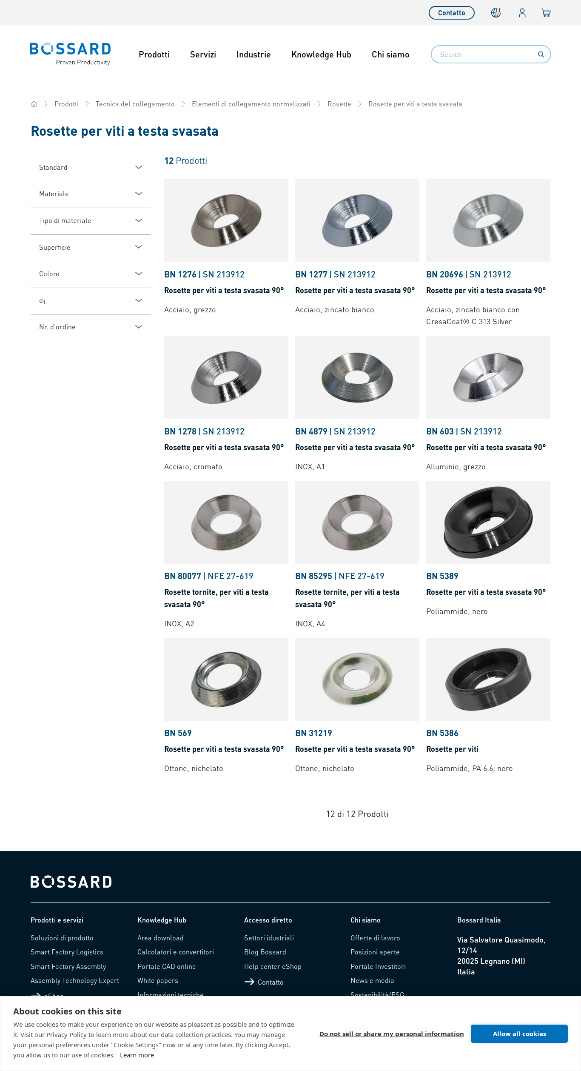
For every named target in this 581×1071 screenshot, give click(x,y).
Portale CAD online (166, 966)
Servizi (203, 54)
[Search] (541, 54)
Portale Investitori (378, 966)
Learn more (137, 1055)
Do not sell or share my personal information (391, 1033)
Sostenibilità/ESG (377, 994)
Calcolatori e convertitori (175, 951)
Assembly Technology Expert (75, 980)
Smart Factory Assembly (68, 966)
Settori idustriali (269, 937)
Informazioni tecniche (170, 994)
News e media (372, 980)
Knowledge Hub (321, 54)
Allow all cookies (519, 1033)
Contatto (451, 12)
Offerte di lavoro (375, 937)
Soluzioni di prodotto (62, 937)
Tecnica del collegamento (135, 103)
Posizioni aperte (375, 951)
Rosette (339, 103)
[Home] (34, 103)
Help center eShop (273, 966)
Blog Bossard (265, 951)
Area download (160, 937)
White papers (157, 980)
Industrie (253, 54)
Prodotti (154, 54)
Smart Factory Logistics (67, 951)
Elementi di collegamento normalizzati (251, 103)
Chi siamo (391, 54)
